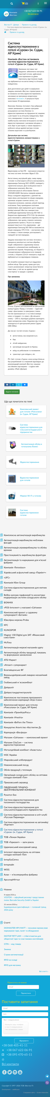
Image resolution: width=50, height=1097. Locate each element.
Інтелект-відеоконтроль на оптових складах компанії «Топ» (22, 853)
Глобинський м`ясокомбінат (18, 682)
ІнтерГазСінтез (11, 860)
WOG (6, 870)
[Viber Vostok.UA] (47, 1082)
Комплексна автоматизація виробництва (24, 535)
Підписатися (26, 993)
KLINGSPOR (10, 630)
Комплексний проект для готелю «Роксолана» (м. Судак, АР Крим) (21, 706)
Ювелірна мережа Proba (16, 620)
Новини (8, 890)
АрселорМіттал (12, 880)
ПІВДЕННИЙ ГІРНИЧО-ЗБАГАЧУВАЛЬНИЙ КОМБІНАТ (20, 788)
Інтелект (20, 99)
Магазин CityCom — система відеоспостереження (18, 744)
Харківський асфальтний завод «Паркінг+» (25, 573)
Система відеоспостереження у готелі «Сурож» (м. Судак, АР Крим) (23, 831)
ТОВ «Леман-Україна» (15, 837)
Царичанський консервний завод (20, 847)
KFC (6, 625)
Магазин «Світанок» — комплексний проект (26, 738)
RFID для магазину (12, 965)
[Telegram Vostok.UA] (47, 1076)
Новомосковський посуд (16, 765)
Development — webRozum (11, 1089)
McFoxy (8, 643)
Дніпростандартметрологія (17, 693)
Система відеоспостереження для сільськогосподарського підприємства (23, 808)
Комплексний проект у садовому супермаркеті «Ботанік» (20, 614)
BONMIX (8, 603)
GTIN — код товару (12, 944)
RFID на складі (10, 960)
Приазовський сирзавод (16, 783)
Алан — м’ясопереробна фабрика (21, 875)
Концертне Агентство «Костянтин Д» (22, 727)
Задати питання (12, 392)
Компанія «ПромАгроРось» (17, 712)
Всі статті (43, 971)
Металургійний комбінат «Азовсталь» (23, 750)
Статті (7, 923)
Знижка (7, 949)
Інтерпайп (9, 865)
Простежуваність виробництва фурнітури (25, 555)
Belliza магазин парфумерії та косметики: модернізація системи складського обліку (25, 596)
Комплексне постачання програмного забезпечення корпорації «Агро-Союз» (23, 699)
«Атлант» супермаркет (15, 665)
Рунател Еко (10, 795)
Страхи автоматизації (13, 955)
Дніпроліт (9, 688)
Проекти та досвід (17, 32)
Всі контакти (10, 1064)
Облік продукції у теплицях (18, 770)
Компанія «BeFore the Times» (18, 722)
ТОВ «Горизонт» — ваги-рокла (19, 842)
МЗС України (10, 755)
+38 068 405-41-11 (15, 1045)
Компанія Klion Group (14, 583)
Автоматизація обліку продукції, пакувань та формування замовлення (25, 654)
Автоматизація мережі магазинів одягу (23, 648)
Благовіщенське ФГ (14, 670)
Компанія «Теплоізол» (15, 568)
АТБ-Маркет (10, 660)
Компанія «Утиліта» (13, 718)
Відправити (24, 1041)
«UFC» (7, 578)
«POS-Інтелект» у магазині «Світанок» (23, 608)
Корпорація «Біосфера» (15, 732)
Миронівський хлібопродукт (18, 760)
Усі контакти (33, 14)
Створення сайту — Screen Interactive (35, 1092)
